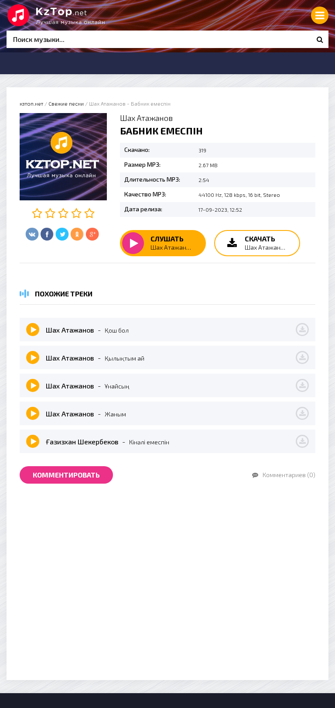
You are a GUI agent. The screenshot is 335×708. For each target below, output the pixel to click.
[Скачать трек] (302, 329)
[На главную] (72, 15)
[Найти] (320, 39)
